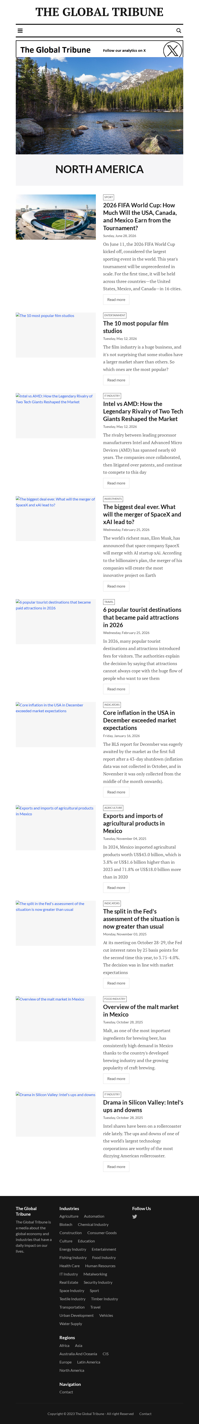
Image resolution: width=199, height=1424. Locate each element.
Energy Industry (72, 1249)
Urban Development (76, 1315)
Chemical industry (93, 1224)
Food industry (114, 998)
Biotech (65, 1224)
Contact (66, 1391)
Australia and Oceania (78, 1353)
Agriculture (113, 807)
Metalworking (95, 1274)
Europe (65, 1362)
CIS (105, 1353)
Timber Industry (104, 1298)
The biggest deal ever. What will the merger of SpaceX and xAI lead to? (142, 514)
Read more (116, 299)
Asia (78, 1345)
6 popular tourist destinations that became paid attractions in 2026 (142, 617)
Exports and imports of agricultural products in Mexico (134, 823)
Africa (64, 1345)
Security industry (98, 1282)
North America (71, 1370)
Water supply (70, 1323)
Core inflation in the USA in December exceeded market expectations (139, 720)
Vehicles (106, 1315)
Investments (113, 498)
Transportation (72, 1307)
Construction (70, 1232)
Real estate (68, 1282)
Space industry (71, 1290)
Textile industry (72, 1298)
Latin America (88, 1362)
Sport (108, 197)
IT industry (112, 395)
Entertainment (114, 315)
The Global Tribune (89, 1414)
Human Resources (100, 1265)
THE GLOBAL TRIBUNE (99, 11)
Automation (94, 1216)
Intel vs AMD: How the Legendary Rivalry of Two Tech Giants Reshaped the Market (143, 411)
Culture (65, 1241)
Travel (109, 601)
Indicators (112, 704)
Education (86, 1241)
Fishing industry (73, 1257)
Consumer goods (102, 1232)
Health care (69, 1265)
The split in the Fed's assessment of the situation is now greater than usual (141, 919)
